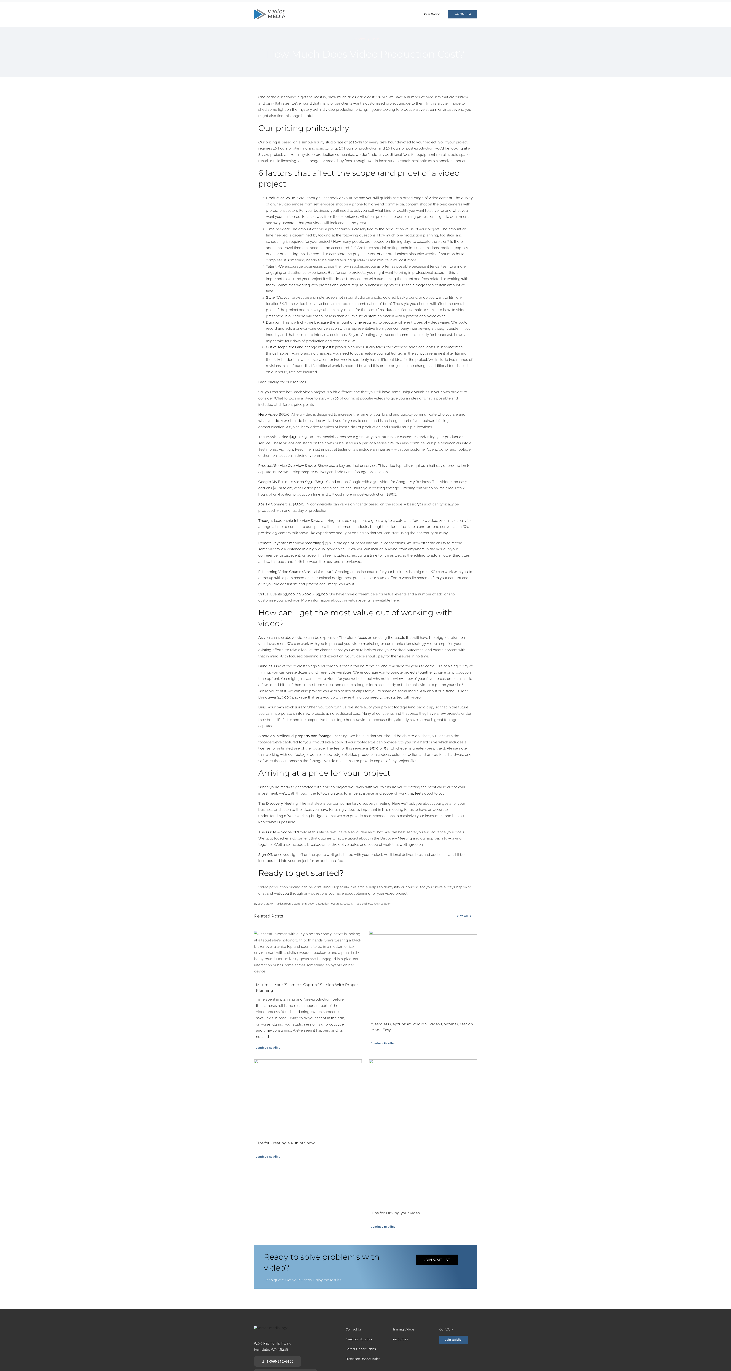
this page (292, 116)
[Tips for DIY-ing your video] (423, 1131)
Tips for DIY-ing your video (395, 1213)
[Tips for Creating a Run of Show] (308, 1096)
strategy (385, 903)
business (367, 903)
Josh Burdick (265, 903)
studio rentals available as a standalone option (427, 161)
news (376, 903)
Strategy (348, 903)
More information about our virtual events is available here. (350, 600)
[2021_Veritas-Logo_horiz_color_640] (270, 11)
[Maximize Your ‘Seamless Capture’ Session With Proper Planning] (308, 952)
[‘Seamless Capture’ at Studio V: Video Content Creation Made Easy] (423, 972)
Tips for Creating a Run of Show (285, 1143)
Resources (336, 903)
